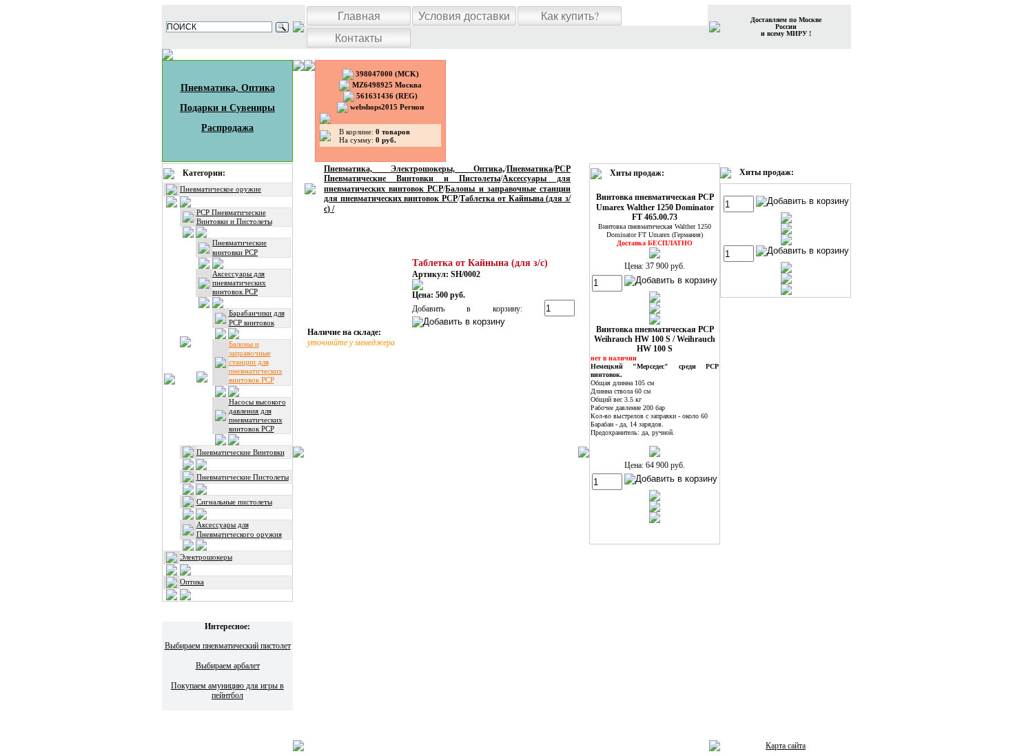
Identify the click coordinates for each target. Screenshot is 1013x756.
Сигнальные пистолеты (234, 502)
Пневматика (529, 169)
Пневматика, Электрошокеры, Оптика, (414, 169)
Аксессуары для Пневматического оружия (239, 529)
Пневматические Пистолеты (242, 477)
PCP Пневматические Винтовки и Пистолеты (234, 216)
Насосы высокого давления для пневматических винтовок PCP (257, 415)
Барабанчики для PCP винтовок (257, 317)
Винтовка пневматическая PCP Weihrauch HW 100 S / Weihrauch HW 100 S (654, 339)
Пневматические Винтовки (240, 452)
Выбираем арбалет (228, 666)
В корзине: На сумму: (374, 135)
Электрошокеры (206, 557)
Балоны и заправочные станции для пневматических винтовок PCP (256, 362)
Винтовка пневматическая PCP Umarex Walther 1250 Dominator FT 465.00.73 (655, 207)
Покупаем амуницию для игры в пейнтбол (227, 690)
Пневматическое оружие (220, 189)
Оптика (192, 582)
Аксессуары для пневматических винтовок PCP (239, 282)
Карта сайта (786, 745)
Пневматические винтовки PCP (239, 247)
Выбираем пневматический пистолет (228, 646)
